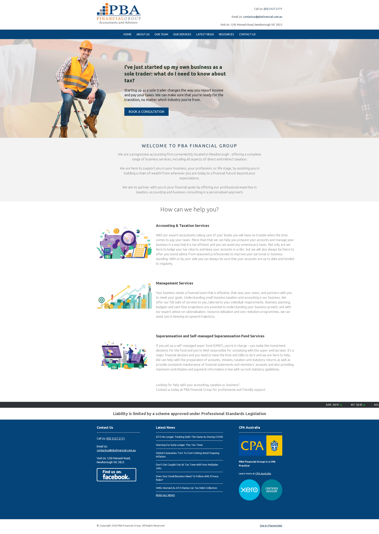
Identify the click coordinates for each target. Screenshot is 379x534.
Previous (4, 88)
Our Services (182, 34)
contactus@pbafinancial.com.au (262, 16)
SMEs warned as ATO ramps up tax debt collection (186, 487)
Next (375, 88)
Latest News (205, 34)
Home (127, 34)
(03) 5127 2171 (273, 8)
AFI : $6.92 (348, 404)
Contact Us (247, 34)
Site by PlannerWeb (271, 525)
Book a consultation (146, 111)
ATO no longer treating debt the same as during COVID (189, 436)
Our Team (161, 34)
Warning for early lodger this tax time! (179, 444)
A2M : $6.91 (324, 404)
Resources (226, 34)
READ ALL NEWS (165, 495)
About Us (143, 34)
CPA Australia (263, 473)
